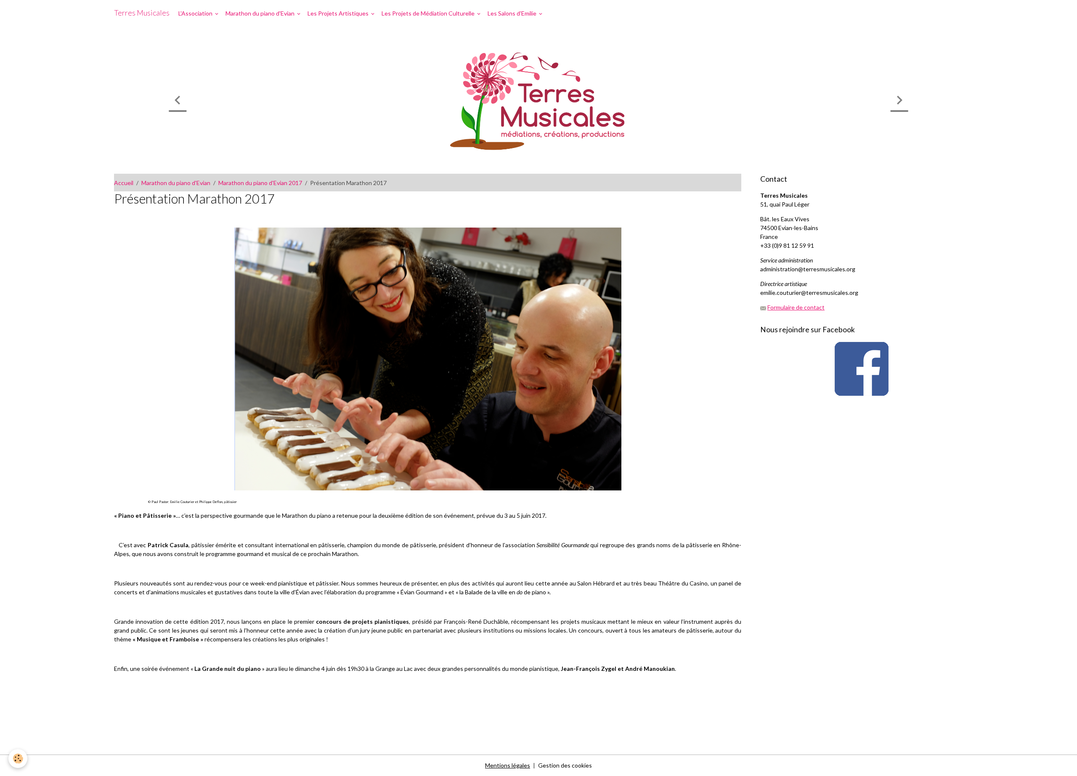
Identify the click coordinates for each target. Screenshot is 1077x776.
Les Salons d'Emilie (513, 13)
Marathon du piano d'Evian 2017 (260, 182)
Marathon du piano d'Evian (260, 13)
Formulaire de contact (796, 307)
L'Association (196, 13)
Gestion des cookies (565, 765)
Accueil (123, 182)
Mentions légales (507, 765)
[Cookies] (17, 758)
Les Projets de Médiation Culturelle (429, 13)
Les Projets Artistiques (339, 13)
